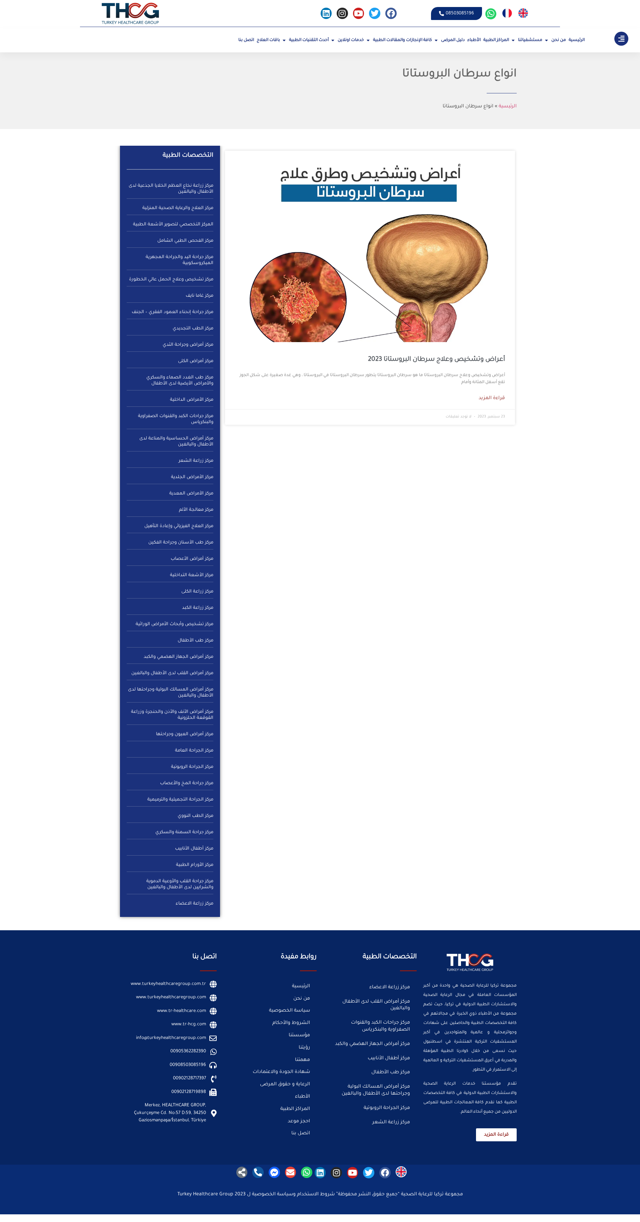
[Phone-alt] (258, 1172)
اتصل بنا (246, 40)
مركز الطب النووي (195, 816)
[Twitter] (374, 13)
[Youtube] (358, 13)
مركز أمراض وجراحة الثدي (188, 344)
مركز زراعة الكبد (197, 607)
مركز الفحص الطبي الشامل (185, 240)
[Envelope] (290, 1172)
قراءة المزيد (492, 398)
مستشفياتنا (530, 40)
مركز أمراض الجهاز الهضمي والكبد (178, 657)
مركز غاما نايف (199, 295)
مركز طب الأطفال (195, 640)
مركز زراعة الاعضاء (194, 903)
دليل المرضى (453, 40)
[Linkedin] (326, 13)
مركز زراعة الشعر (196, 460)
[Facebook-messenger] (274, 1172)
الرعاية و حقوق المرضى (285, 1084)
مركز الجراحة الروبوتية (192, 767)
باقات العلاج (268, 40)
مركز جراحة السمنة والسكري (184, 832)
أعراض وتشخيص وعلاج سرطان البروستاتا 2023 (436, 359)
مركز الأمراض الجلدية (192, 477)
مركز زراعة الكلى (197, 591)
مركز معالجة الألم (196, 509)
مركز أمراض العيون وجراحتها (184, 734)
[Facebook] (391, 13)
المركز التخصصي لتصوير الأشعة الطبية (173, 224)
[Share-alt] (242, 1172)
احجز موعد (299, 1121)
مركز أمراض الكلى (195, 361)
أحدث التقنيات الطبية (309, 40)
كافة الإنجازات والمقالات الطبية (402, 40)
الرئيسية (577, 40)
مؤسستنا (299, 1035)
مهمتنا (302, 1060)
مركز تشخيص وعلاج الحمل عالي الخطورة (171, 279)
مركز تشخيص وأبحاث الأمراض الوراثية (174, 624)
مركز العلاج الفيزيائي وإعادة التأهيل (178, 526)
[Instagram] (342, 13)
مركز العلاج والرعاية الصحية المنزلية (177, 208)
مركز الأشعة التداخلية (191, 575)
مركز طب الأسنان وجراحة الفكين (180, 542)
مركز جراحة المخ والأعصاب (186, 783)
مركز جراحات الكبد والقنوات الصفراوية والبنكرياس (380, 1026)
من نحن (558, 40)
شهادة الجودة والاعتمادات (281, 1072)
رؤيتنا (304, 1048)
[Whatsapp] (491, 14)
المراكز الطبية (496, 40)
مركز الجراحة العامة (194, 750)
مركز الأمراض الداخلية (191, 399)
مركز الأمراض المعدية (191, 493)
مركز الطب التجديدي (193, 328)
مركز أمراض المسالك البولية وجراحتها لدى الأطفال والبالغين (376, 1090)
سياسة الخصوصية (289, 1011)
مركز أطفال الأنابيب (194, 848)
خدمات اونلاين (351, 40)
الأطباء (474, 40)
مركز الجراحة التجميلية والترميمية (180, 799)
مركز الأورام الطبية (194, 865)
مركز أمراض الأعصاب (192, 558)
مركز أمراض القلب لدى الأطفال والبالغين (172, 673)
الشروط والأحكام (291, 1023)
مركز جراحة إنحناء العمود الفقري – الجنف (172, 312)
